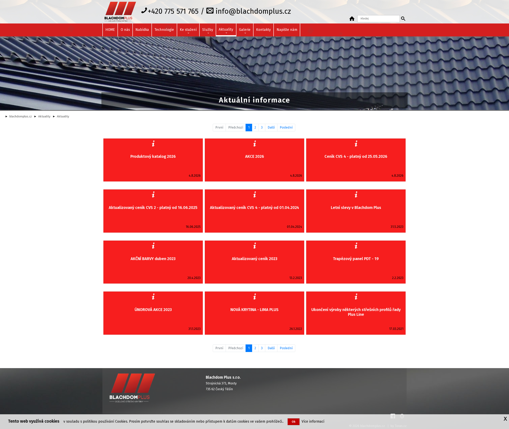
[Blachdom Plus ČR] (352, 18)
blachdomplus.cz (20, 116)
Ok (293, 421)
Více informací (312, 421)
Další (271, 127)
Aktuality (44, 116)
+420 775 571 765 (173, 11)
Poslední (286, 127)
